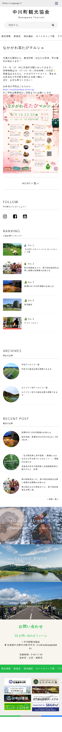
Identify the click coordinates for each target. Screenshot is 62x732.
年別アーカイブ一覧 (31, 365)
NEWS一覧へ (31, 183)
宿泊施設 (28, 36)
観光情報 (6, 36)
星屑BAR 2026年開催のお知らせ (36, 432)
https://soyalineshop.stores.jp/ (18, 89)
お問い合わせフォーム (33, 635)
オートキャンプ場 (45, 36)
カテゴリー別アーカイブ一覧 (35, 388)
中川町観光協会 (32, 642)
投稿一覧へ (54, 499)
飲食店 (17, 36)
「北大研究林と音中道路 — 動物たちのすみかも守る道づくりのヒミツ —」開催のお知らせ (40, 458)
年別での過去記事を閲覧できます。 (38, 369)
